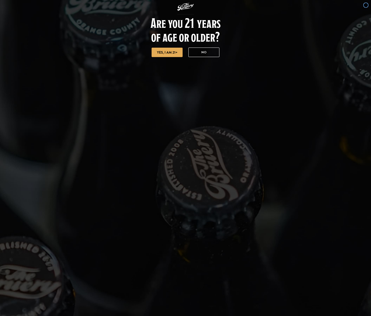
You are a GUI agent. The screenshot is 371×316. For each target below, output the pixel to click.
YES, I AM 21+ (167, 52)
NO (204, 52)
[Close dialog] (366, 5)
